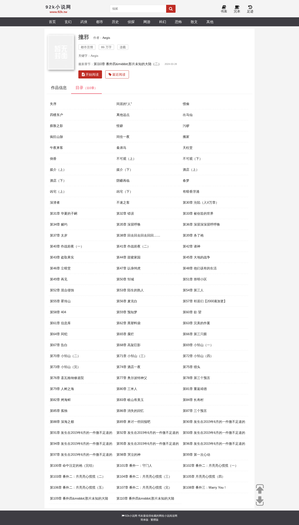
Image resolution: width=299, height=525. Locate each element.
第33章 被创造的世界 (198, 213)
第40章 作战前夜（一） (67, 246)
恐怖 (178, 22)
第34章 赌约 (58, 224)
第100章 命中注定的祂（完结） (72, 465)
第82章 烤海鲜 (60, 400)
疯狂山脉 (56, 137)
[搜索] (171, 9)
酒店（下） (58, 180)
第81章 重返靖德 (195, 389)
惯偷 (186, 104)
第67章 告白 (58, 345)
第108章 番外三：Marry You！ (205, 487)
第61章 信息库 (60, 323)
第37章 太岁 (58, 235)
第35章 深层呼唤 (128, 224)
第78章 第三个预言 (196, 378)
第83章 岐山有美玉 (130, 400)
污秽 (186, 126)
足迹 (250, 11)
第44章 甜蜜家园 (128, 257)
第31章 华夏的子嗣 (63, 213)
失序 (53, 104)
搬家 (186, 137)
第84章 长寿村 (193, 400)
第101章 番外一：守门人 (134, 465)
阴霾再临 (123, 180)
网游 (146, 22)
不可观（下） (192, 158)
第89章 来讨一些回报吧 (133, 422)
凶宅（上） (58, 191)
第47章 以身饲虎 (128, 268)
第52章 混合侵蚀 (62, 290)
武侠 (83, 22)
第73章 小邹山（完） (65, 367)
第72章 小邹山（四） (198, 356)
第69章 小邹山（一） (198, 345)
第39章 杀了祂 (193, 235)
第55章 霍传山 (60, 301)
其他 (209, 22)
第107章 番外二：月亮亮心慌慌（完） (144, 487)
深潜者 (55, 202)
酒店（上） (191, 169)
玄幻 (68, 22)
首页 (52, 22)
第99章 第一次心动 (196, 454)
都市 (99, 22)
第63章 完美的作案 (196, 323)
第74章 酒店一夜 (128, 367)
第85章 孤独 (58, 411)
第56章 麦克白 (126, 301)
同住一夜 (123, 137)
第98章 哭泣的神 (128, 454)
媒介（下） (124, 169)
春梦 (186, 180)
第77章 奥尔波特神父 (131, 378)
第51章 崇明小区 (195, 279)
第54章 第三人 (193, 290)
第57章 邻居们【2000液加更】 (205, 301)
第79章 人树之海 (62, 389)
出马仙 (188, 115)
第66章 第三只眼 (195, 334)
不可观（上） (126, 158)
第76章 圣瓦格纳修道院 (67, 378)
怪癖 (119, 126)
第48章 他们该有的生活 (200, 268)
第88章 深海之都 (62, 422)
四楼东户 (56, 115)
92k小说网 (131, 515)
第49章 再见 (58, 279)
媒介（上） (58, 169)
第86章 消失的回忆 (130, 411)
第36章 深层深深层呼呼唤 (201, 224)
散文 (194, 22)
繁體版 (154, 519)
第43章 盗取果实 (62, 257)
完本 (237, 11)
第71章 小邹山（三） (131, 356)
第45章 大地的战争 (196, 257)
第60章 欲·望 (192, 312)
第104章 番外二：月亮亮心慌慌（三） (144, 476)
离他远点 (123, 115)
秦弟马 (121, 147)
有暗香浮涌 (191, 191)
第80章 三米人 (126, 389)
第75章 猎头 (191, 367)
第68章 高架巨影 (128, 345)
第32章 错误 (125, 213)
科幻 (162, 22)
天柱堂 (188, 147)
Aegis (106, 37)
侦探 (131, 22)
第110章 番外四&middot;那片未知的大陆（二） (127, 64)
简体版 (144, 519)
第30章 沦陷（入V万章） (201, 202)
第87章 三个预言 (195, 411)
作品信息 (59, 87)
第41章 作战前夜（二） (133, 246)
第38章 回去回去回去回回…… (138, 235)
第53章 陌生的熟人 (130, 290)
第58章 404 (58, 312)
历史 (115, 22)
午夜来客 (56, 147)
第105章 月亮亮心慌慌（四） (204, 476)
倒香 (53, 158)
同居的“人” (124, 104)
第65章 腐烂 (125, 334)
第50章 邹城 (125, 279)
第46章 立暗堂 (60, 268)
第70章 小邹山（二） (65, 356)
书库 (224, 11)
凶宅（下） (124, 191)
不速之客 (123, 202)
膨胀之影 (56, 126)
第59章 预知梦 (126, 312)
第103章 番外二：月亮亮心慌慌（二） (77, 476)
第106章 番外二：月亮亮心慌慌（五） (77, 487)
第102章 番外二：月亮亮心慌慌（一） (210, 465)
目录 (86, 87)
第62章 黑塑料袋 (128, 323)
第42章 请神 (191, 246)
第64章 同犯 (58, 334)
